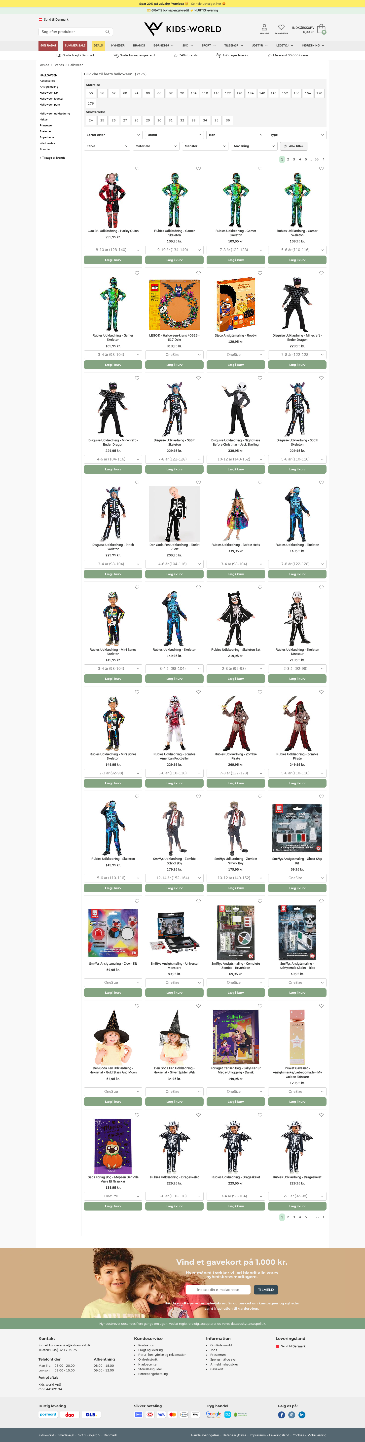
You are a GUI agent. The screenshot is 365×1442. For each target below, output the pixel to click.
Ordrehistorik (148, 1359)
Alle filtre (295, 146)
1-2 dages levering (236, 55)
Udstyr (258, 45)
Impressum (258, 1435)
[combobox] (113, 250)
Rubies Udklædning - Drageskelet (174, 1177)
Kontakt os (146, 1345)
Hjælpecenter (148, 1364)
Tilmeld (266, 1290)
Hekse (43, 119)
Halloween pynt (50, 104)
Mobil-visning (317, 1435)
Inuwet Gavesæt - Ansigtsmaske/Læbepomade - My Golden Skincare (297, 1072)
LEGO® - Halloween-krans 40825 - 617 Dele (174, 338)
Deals (98, 45)
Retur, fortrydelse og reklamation (162, 1355)
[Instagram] (291, 1415)
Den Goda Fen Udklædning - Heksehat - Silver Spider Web (174, 1070)
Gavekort (216, 1369)
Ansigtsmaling (49, 86)
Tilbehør (231, 45)
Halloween (75, 65)
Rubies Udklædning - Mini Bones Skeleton (113, 652)
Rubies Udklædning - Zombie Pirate (236, 756)
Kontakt (46, 1338)
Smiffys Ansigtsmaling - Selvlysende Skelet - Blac (297, 966)
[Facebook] (281, 1415)
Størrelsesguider (150, 1369)
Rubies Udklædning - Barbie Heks (236, 545)
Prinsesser (46, 125)
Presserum (218, 1355)
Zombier (45, 149)
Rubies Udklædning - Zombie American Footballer (174, 756)
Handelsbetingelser (205, 1435)
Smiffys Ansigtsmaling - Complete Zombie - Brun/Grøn (236, 966)
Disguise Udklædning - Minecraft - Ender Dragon (297, 338)
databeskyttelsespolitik (248, 1324)
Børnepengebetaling (153, 1374)
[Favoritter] (137, 168)
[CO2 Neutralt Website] (240, 1414)
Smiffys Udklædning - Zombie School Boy (174, 861)
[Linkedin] (301, 1415)
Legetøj (282, 45)
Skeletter (45, 131)
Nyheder (118, 45)
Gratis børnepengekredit (137, 55)
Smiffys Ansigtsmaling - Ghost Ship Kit (297, 861)
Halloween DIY (49, 92)
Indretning (311, 45)
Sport (207, 45)
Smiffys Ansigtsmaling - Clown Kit (113, 963)
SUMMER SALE (75, 45)
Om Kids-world (221, 1345)
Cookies (298, 1435)
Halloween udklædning (55, 113)
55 (317, 159)
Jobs (213, 1350)
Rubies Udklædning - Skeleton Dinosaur (297, 652)
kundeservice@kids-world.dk (70, 1345)
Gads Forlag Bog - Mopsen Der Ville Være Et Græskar (113, 1179)
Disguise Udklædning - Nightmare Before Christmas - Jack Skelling (235, 442)
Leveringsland (279, 1435)
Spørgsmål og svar (223, 1359)
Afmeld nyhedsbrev (224, 1364)
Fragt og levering (150, 1350)
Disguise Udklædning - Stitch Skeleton (174, 442)
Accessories (47, 80)
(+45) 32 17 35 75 (63, 1350)
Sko (185, 45)
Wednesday (47, 143)
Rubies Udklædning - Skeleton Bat (235, 649)
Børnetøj (161, 45)
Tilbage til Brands (53, 157)
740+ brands (188, 55)
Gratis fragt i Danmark (79, 55)
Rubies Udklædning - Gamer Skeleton (174, 233)
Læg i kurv (113, 260)
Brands (139, 45)
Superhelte (47, 137)
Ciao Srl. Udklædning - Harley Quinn (113, 231)
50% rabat (48, 45)
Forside (43, 65)
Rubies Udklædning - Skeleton (297, 545)
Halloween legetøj (51, 98)
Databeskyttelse (234, 1435)
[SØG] (107, 32)
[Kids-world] (182, 29)
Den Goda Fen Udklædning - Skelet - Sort (174, 547)
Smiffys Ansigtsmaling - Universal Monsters (174, 966)
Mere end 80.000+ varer (290, 55)
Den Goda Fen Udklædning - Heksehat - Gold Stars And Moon (113, 1070)
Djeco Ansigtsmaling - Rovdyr (236, 335)
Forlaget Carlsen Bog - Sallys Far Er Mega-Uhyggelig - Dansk (236, 1070)
